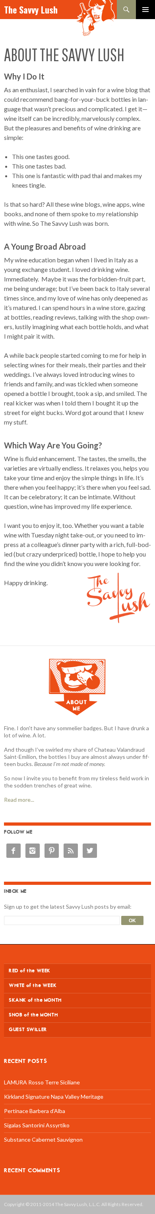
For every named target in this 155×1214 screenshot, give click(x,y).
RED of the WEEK (29, 971)
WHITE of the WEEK (32, 985)
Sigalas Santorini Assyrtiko (37, 1125)
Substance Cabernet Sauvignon (43, 1139)
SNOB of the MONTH (33, 1015)
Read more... (19, 799)
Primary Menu (145, 9)
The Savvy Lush (31, 9)
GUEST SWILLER (28, 1029)
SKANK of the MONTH (35, 1000)
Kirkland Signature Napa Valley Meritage (53, 1096)
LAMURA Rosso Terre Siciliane (42, 1082)
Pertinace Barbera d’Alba (34, 1110)
